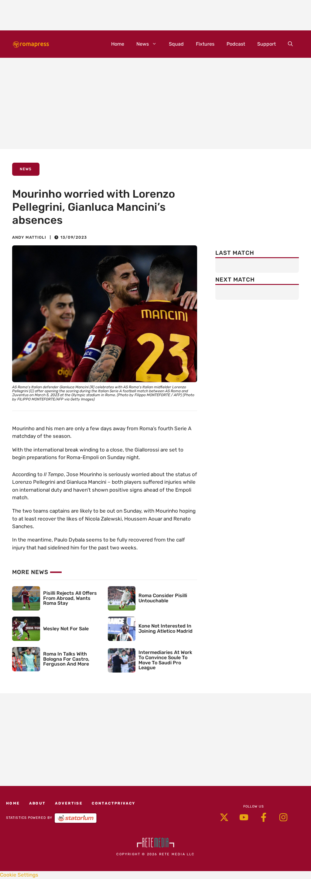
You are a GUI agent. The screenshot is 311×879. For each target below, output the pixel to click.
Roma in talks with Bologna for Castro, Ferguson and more (66, 659)
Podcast (236, 44)
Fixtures (205, 44)
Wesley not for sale (66, 629)
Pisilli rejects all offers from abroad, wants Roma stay (70, 598)
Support (266, 44)
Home (117, 44)
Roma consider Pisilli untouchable (162, 598)
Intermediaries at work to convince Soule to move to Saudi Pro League (165, 659)
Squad (176, 44)
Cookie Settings (19, 875)
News (142, 44)
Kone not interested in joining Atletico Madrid (165, 628)
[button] (290, 44)
